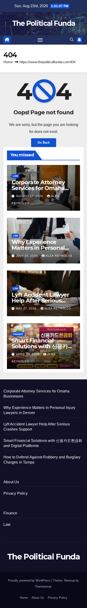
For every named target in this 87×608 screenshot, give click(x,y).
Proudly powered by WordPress (29, 580)
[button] (72, 40)
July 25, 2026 (27, 255)
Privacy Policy (15, 493)
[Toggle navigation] (40, 40)
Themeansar (43, 586)
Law (15, 176)
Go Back (44, 142)
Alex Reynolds (59, 255)
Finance (18, 334)
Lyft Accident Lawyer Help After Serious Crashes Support (40, 300)
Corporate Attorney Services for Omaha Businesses (38, 188)
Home (8, 62)
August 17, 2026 (30, 196)
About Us (11, 482)
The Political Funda (43, 23)
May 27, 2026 (26, 308)
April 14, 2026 (28, 354)
